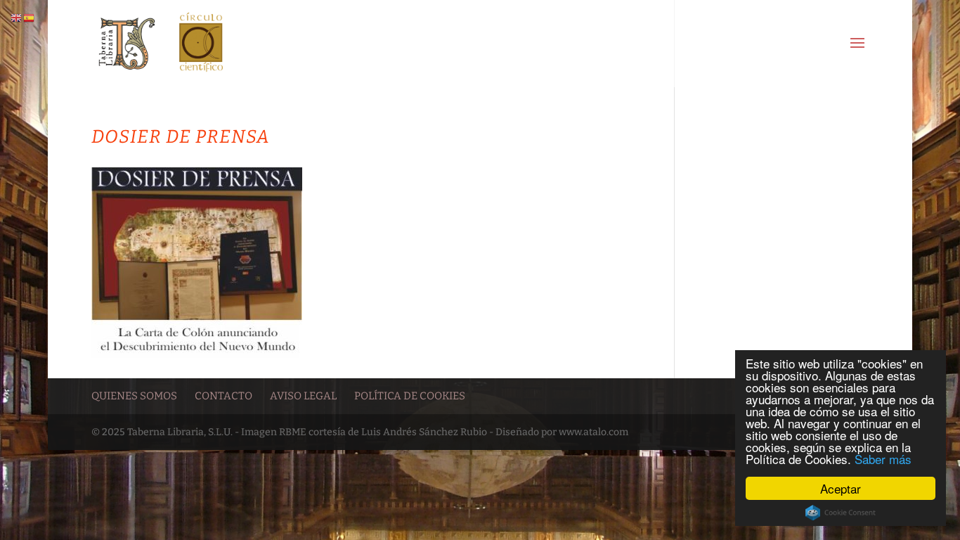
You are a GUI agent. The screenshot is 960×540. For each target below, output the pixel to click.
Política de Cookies (409, 396)
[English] (17, 18)
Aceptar (840, 488)
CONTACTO (223, 396)
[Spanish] (29, 18)
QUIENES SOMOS (134, 396)
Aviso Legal (303, 396)
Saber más (883, 459)
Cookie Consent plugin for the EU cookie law (840, 512)
